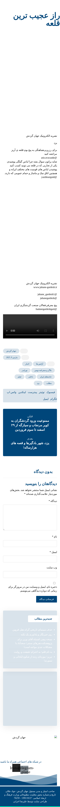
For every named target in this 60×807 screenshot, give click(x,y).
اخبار (27, 364)
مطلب (49, 383)
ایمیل (53, 552)
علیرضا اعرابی (20, 801)
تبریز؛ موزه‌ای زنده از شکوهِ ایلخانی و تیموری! (33, 658)
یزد (38, 383)
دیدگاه (53, 501)
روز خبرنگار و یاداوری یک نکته (36, 634)
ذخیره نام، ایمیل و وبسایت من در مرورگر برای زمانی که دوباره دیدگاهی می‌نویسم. (32, 588)
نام (54, 536)
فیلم (19, 377)
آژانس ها (39, 364)
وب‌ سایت (52, 567)
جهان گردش (11, 351)
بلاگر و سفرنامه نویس (43, 370)
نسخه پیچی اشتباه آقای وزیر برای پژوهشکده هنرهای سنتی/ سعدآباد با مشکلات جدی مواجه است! (33, 643)
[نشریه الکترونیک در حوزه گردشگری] (13, 5)
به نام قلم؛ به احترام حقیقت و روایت (33, 651)
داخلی (30, 377)
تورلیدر (24, 370)
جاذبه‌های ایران (46, 377)
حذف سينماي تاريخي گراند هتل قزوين (32, 629)
